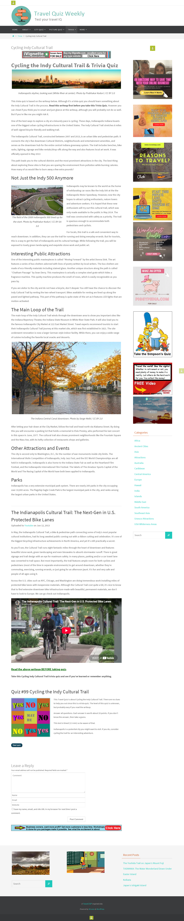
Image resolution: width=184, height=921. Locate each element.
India (137, 490)
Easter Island (129, 874)
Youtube (29, 525)
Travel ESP (87, 903)
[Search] (168, 535)
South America (141, 507)
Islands (138, 496)
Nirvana (91, 909)
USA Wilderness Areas (145, 524)
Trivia (20, 36)
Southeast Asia (142, 513)
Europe (138, 479)
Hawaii (137, 485)
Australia (138, 462)
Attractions (140, 457)
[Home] (13, 36)
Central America (142, 474)
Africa (137, 440)
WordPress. (100, 909)
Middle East (140, 501)
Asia (136, 451)
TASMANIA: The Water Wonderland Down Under (147, 868)
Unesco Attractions (144, 518)
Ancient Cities (141, 446)
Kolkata (127, 879)
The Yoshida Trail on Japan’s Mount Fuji (143, 863)
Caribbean (139, 468)
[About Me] (13, 3)
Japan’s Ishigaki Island (134, 885)
